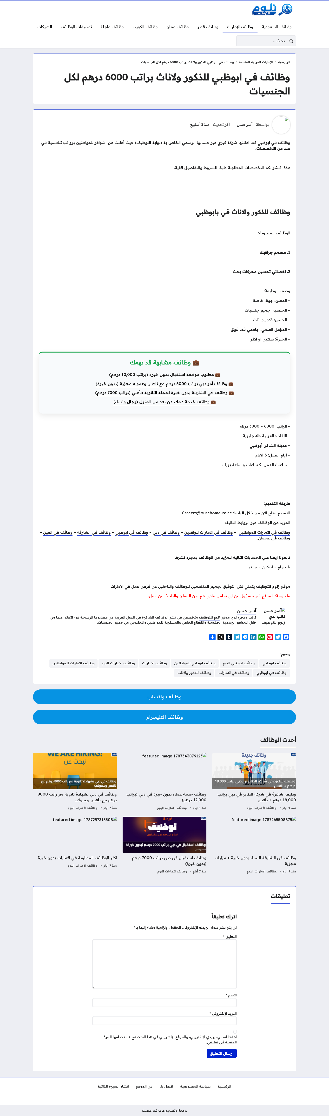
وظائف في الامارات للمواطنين (264, 532)
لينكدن (267, 567)
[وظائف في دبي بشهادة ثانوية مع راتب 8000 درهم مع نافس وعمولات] (75, 782)
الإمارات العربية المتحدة (256, 62)
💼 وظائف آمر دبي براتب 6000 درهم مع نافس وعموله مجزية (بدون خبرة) (164, 383)
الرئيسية (284, 62)
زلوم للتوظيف (209, 617)
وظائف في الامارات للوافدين (208, 532)
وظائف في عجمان (274, 538)
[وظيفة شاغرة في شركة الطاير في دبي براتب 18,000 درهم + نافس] (254, 782)
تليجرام (284, 567)
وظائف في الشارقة (94, 532)
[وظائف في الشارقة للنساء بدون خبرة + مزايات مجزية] (254, 846)
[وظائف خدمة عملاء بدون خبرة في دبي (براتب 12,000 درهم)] (164, 782)
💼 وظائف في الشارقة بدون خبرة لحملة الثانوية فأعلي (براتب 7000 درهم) (164, 392)
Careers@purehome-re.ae (207, 512)
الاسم (231, 995)
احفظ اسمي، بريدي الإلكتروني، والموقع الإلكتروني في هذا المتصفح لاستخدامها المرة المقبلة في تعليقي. (170, 1039)
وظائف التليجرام (164, 717)
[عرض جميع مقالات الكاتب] (281, 125)
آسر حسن (244, 124)
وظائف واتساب (164, 697)
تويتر (253, 567)
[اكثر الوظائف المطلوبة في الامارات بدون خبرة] (75, 846)
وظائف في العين (57, 532)
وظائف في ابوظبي (131, 532)
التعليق (230, 936)
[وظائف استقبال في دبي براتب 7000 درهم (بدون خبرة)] (164, 846)
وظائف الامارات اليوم (261, 808)
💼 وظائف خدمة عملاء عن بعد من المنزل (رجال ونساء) (164, 401)
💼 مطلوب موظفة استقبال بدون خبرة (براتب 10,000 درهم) (164, 374)
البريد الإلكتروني (223, 1013)
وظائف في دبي (166, 532)
